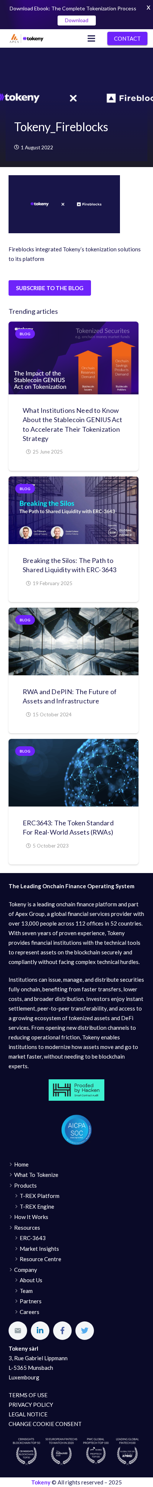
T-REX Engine (37, 1206)
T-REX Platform (39, 1195)
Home (21, 1164)
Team (26, 1290)
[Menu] (91, 38)
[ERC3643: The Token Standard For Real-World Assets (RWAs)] (74, 773)
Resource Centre (40, 1259)
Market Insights (39, 1248)
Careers (29, 1311)
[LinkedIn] (40, 1330)
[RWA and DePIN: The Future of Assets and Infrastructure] (74, 641)
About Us (31, 1280)
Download (76, 20)
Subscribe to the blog (50, 288)
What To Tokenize (36, 1174)
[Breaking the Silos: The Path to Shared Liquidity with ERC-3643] (74, 510)
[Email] (18, 1330)
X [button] (148, 7)
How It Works (31, 1216)
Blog (25, 334)
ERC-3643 (33, 1238)
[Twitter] (84, 1330)
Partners (31, 1301)
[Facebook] (62, 1330)
